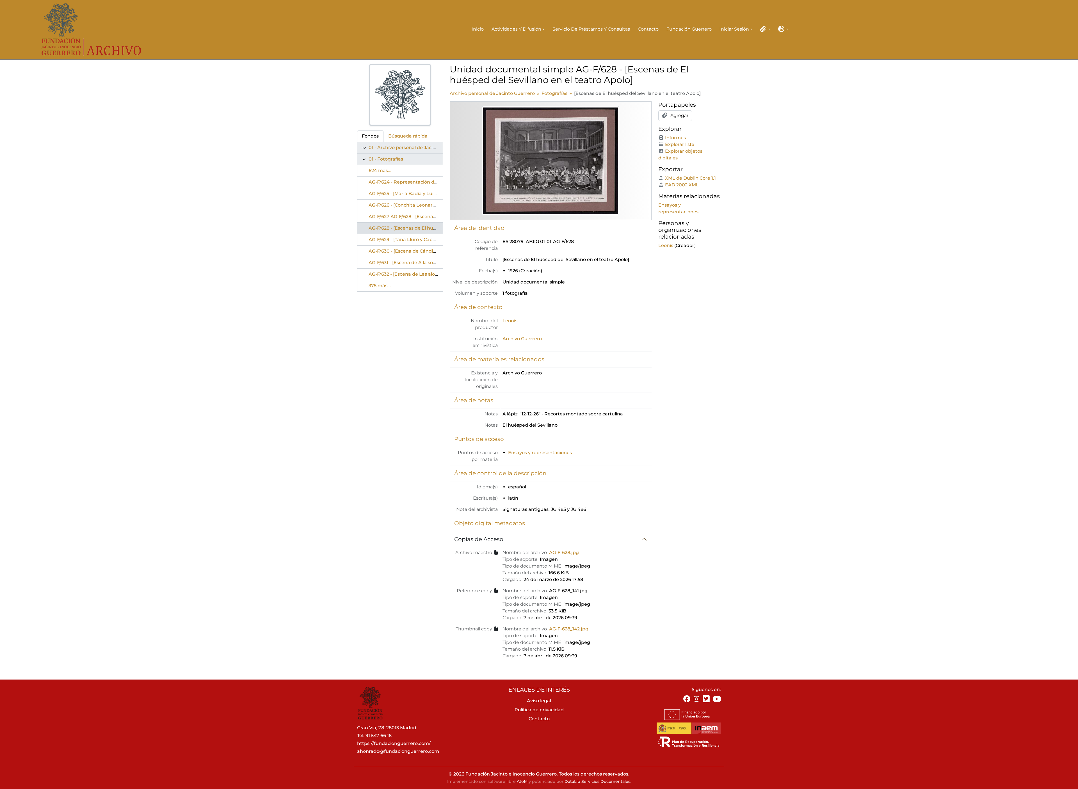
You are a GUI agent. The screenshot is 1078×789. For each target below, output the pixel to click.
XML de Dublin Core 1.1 (690, 178)
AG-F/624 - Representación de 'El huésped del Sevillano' (432, 182)
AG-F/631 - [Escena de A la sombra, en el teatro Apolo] (429, 262)
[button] (764, 29)
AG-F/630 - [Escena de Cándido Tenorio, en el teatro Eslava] (436, 251)
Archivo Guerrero (522, 338)
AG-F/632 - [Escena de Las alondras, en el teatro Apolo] (430, 274)
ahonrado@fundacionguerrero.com (398, 751)
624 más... (380, 170)
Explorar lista (680, 144)
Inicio (478, 29)
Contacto (648, 29)
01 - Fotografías (386, 159)
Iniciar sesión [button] (734, 29)
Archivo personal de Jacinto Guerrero (492, 93)
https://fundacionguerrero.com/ (394, 743)
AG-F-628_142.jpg (568, 629)
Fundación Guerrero (689, 29)
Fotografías (554, 93)
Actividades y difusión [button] (516, 29)
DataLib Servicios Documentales (597, 781)
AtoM (522, 781)
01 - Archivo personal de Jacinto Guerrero (415, 147)
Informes (675, 137)
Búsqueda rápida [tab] (408, 136)
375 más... (380, 285)
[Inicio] (87, 29)
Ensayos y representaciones (540, 452)
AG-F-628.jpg (564, 552)
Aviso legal (539, 700)
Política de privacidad (539, 709)
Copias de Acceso (478, 539)
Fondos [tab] (370, 136)
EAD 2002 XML (682, 184)
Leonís (510, 320)
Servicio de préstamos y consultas (591, 29)
